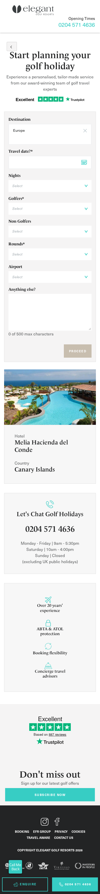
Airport (15, 266)
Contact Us (63, 837)
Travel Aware (38, 837)
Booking (22, 831)
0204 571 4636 (78, 884)
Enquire (28, 884)
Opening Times (81, 18)
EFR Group (42, 831)
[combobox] (50, 134)
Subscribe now (50, 794)
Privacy (61, 831)
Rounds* (16, 243)
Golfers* (16, 198)
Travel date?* (20, 151)
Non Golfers (19, 221)
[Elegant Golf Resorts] (33, 10)
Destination (19, 119)
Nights (14, 175)
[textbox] (50, 138)
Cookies (78, 831)
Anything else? (22, 289)
